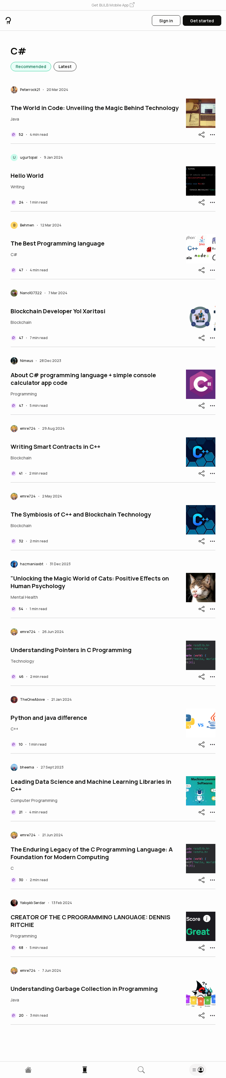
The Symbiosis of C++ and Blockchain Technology (81, 514)
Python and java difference (49, 718)
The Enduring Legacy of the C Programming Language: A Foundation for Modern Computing (92, 853)
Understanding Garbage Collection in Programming (84, 989)
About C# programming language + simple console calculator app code (83, 379)
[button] (113, 5)
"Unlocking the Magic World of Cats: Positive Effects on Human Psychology (90, 582)
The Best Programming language (57, 243)
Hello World (27, 176)
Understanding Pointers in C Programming (71, 650)
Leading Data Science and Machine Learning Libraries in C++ (91, 785)
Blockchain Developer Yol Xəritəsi (58, 311)
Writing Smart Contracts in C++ (55, 447)
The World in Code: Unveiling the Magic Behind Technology (95, 108)
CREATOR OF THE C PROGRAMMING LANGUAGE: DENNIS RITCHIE (90, 921)
